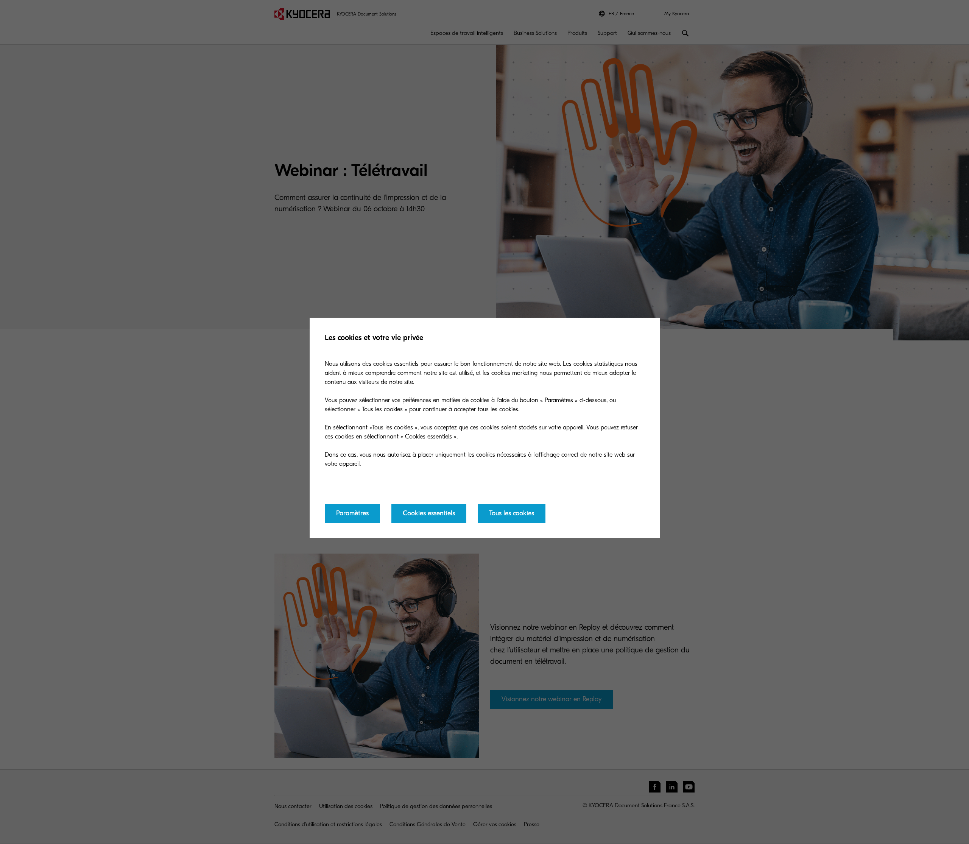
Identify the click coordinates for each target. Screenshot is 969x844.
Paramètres (352, 513)
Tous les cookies (511, 513)
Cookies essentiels (429, 513)
